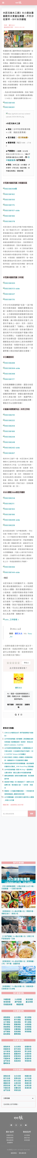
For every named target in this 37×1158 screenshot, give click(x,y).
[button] (3, 2)
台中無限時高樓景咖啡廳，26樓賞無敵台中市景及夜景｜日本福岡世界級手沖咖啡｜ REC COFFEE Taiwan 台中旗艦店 (18, 751)
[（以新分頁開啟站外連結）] (9, 103)
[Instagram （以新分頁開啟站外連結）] (21, 715)
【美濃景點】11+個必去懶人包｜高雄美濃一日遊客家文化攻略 (18, 987)
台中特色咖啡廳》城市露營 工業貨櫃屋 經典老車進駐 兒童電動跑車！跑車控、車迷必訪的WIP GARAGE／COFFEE (18, 742)
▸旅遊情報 (13, 805)
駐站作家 (20, 805)
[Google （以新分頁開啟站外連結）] (16, 715)
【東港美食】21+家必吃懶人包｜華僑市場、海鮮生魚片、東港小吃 (18, 912)
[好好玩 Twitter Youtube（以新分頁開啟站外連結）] (26, 1125)
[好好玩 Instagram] (16, 1125)
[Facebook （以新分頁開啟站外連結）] (18, 715)
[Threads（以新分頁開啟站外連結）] (21, 1125)
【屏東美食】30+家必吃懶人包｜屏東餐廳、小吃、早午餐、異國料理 (18, 962)
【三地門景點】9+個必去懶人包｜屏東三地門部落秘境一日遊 (17, 937)
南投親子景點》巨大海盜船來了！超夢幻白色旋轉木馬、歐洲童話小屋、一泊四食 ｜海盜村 (19, 785)
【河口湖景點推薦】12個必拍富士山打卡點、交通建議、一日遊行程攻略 (18, 887)
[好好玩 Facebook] (11, 1125)
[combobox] (14, 814)
